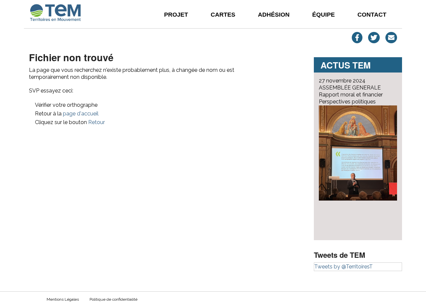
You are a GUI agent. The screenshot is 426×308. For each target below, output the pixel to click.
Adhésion (274, 14)
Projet (176, 14)
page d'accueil (81, 113)
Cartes (223, 14)
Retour (96, 122)
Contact (371, 14)
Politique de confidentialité (113, 299)
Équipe (323, 14)
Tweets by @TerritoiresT (343, 266)
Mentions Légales (63, 299)
